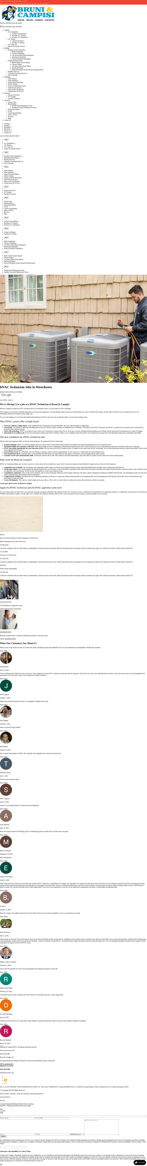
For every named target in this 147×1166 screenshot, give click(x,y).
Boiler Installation (17, 52)
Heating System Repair (15, 61)
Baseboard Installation (19, 57)
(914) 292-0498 (17, 23)
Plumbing (7, 77)
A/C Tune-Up (12, 44)
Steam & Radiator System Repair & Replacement (27, 70)
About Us (7, 100)
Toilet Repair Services (15, 88)
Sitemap (12, 1094)
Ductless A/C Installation (20, 37)
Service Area (12, 102)
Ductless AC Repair (18, 43)
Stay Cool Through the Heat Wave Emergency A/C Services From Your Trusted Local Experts (24, 2)
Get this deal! (4, 545)
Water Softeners (13, 80)
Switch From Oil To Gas (16, 91)
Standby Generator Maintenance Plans (24, 107)
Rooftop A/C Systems (19, 35)
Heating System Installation (16, 50)
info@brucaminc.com (7, 1073)
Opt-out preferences (36, 1094)
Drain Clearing (12, 84)
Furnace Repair (17, 64)
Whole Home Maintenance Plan (22, 106)
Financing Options (14, 109)
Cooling (6, 30)
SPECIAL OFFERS (15, 392)
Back (6, 139)
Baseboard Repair (17, 68)
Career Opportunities (14, 113)
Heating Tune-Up (13, 71)
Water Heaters (12, 79)
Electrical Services (14, 95)
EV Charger (12, 97)
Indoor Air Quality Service (16, 46)
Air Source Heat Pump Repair (21, 66)
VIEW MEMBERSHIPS (8, 639)
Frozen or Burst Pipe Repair (17, 86)
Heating (6, 48)
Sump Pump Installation (15, 82)
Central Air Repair (18, 41)
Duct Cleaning (12, 75)
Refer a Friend (12, 115)
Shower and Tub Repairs (16, 89)
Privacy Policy (5, 1094)
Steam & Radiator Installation (21, 59)
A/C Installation (13, 32)
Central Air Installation (19, 34)
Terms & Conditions (22, 1094)
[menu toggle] (1, 25)
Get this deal (4, 572)
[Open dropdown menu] (11, 127)
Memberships (12, 104)
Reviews (11, 116)
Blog (9, 118)
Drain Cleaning (28, 1104)
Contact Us (7, 120)
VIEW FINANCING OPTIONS (10, 609)
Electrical (7, 93)
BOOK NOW (4, 392)
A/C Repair (11, 39)
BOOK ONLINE (5, 23)
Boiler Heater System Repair (21, 62)
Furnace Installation (18, 53)
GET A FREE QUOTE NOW (9, 136)
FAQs (10, 111)
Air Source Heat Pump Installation (23, 55)
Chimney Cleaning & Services (17, 73)
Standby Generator (14, 98)
